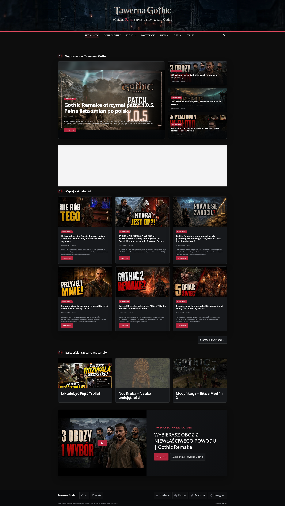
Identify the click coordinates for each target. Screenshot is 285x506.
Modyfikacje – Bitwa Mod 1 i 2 (199, 395)
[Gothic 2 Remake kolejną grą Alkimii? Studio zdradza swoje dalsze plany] (142, 282)
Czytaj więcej (70, 130)
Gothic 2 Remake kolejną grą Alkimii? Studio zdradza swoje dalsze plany (142, 307)
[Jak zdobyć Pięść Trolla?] (85, 373)
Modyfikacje (148, 35)
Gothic (129, 35)
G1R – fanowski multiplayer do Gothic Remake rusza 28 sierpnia (196, 102)
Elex (176, 35)
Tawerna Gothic (67, 495)
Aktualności (92, 35)
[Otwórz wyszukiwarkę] (224, 35)
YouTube (165, 495)
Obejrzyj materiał (161, 457)
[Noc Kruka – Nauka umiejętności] (142, 373)
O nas (84, 495)
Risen (163, 35)
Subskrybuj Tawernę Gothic (187, 456)
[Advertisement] (142, 165)
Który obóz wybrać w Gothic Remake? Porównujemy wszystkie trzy (194, 76)
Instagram (219, 495)
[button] (135, 35)
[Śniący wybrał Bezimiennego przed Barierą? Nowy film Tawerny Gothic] (85, 282)
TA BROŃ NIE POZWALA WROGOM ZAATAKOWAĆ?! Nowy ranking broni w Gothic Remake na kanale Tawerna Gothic (141, 238)
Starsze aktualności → (212, 339)
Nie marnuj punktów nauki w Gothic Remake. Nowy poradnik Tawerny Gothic (195, 129)
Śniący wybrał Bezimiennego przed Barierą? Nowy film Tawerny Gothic (84, 307)
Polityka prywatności (221, 503)
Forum (190, 35)
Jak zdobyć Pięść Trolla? (80, 393)
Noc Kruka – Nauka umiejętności (134, 395)
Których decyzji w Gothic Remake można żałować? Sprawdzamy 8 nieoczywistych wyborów (83, 238)
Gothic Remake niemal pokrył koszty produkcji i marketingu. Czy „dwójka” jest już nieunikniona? (198, 238)
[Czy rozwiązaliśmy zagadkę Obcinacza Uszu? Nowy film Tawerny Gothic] (200, 282)
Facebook (199, 495)
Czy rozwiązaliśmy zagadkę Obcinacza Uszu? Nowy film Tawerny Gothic (199, 307)
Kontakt (96, 495)
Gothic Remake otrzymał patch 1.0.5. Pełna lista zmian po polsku (109, 107)
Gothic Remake (112, 35)
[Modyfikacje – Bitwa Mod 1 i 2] (200, 373)
